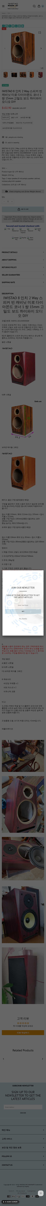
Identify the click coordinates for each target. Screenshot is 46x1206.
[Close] (39, 574)
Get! (23, 611)
